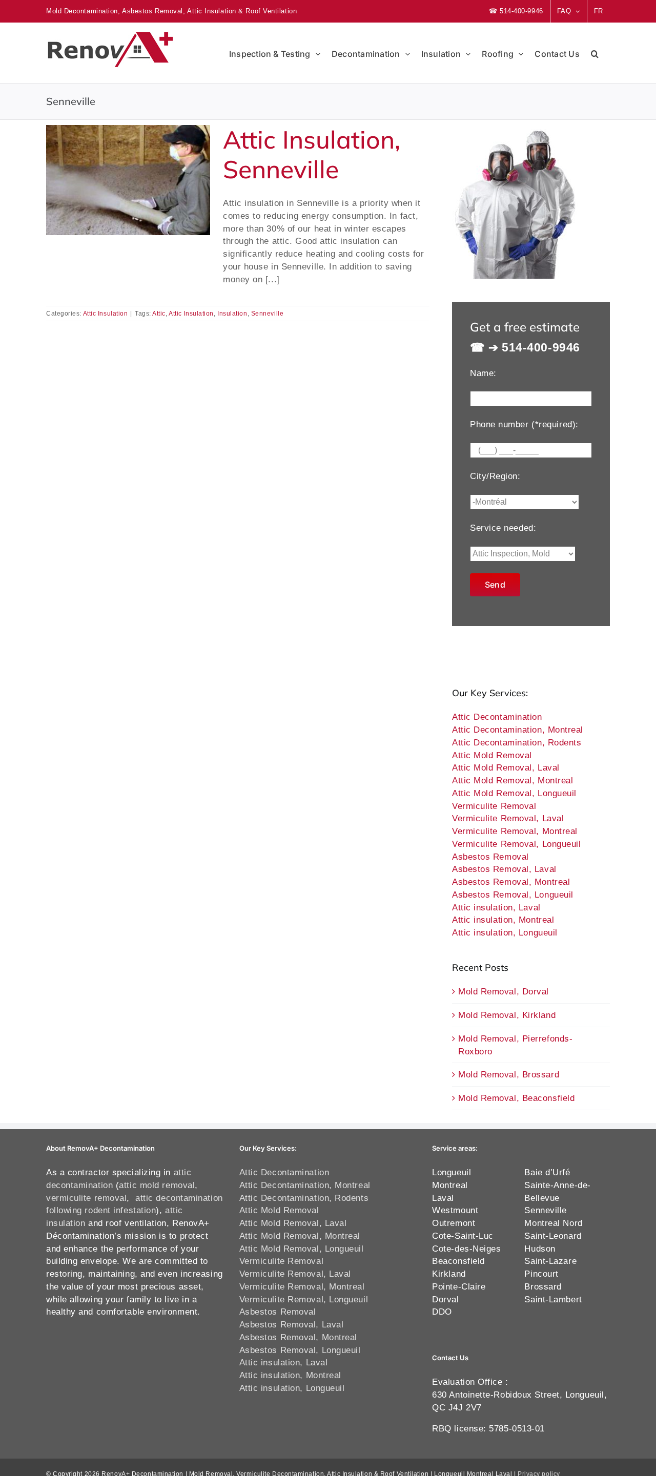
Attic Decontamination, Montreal (517, 729)
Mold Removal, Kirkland (507, 1015)
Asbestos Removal (490, 856)
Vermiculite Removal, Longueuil (516, 843)
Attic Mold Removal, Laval (506, 767)
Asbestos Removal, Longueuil (512, 894)
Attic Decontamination (497, 716)
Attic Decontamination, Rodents (517, 742)
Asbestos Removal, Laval (504, 869)
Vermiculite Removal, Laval (508, 818)
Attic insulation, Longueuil (505, 932)
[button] (595, 52)
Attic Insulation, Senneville (311, 154)
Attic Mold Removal (492, 755)
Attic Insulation (105, 313)
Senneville (267, 313)
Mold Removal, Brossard (508, 1074)
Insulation (232, 313)
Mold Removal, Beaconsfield (516, 1098)
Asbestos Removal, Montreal (511, 881)
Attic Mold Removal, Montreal (512, 780)
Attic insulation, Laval (496, 907)
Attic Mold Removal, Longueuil (514, 793)
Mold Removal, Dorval (503, 991)
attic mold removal (157, 1185)
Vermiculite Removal (494, 805)
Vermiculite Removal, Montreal (515, 831)
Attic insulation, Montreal (503, 919)
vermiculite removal (86, 1197)
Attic (159, 313)
